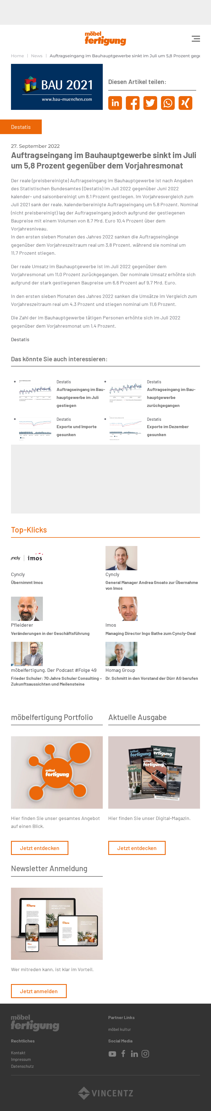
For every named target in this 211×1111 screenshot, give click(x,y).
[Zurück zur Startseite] (105, 38)
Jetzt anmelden (39, 991)
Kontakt (18, 1052)
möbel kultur (119, 1029)
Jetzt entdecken (39, 847)
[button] (196, 38)
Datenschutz (22, 1066)
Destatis (20, 339)
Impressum (21, 1059)
